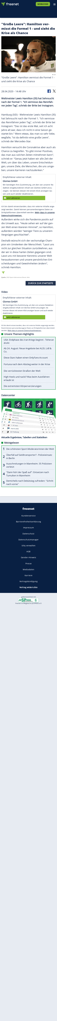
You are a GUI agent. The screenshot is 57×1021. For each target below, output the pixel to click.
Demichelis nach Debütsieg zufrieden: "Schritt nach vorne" (29, 482)
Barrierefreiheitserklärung (28, 521)
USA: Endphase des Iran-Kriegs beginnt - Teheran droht (29, 341)
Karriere (28, 575)
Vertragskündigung (28, 581)
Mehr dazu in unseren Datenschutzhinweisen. (24, 330)
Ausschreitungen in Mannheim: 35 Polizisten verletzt (29, 465)
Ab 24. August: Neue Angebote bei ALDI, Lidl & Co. (27, 350)
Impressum (28, 527)
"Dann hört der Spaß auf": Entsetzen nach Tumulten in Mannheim (27, 474)
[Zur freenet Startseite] (9, 3)
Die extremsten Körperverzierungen (22, 386)
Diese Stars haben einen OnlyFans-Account (26, 357)
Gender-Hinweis (28, 557)
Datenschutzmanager (28, 539)
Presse (28, 563)
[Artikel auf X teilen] (54, 91)
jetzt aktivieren (13, 198)
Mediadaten (28, 569)
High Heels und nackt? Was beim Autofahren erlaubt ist (27, 378)
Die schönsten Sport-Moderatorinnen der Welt (30, 448)
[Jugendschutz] (28, 600)
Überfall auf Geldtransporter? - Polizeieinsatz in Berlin (29, 456)
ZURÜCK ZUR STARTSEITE (40, 283)
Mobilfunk (43, 4)
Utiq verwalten (29, 545)
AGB (28, 551)
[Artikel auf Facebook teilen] (49, 91)
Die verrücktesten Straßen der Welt (22, 370)
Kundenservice (28, 515)
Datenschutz (28, 533)
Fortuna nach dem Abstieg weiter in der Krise (27, 364)
